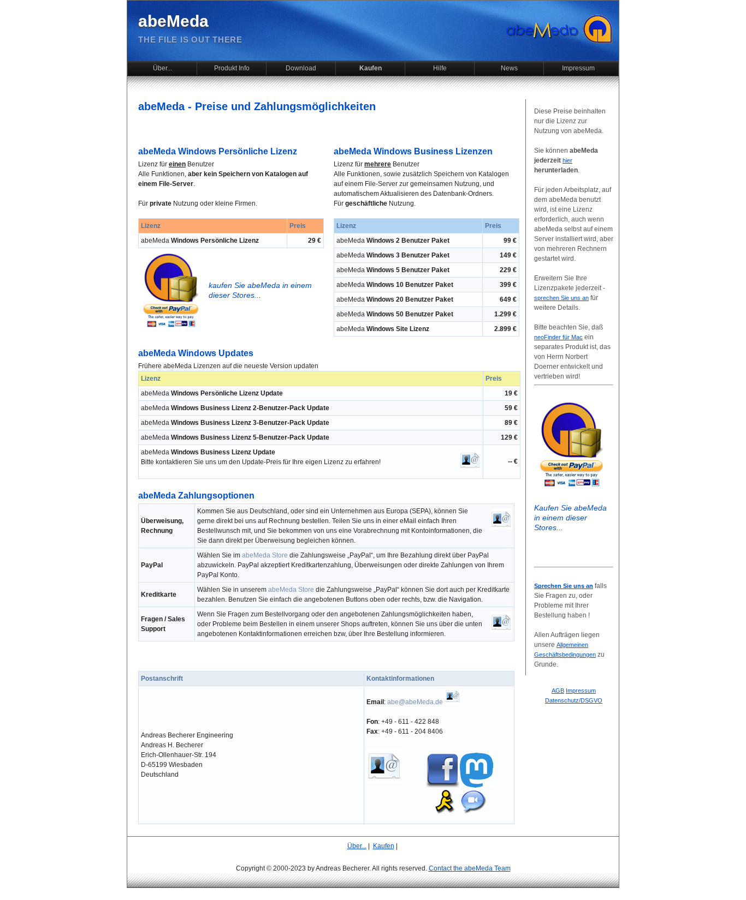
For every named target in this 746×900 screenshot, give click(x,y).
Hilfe (440, 68)
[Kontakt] (452, 702)
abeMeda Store (265, 555)
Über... (162, 68)
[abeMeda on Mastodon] (476, 785)
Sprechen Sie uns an (563, 586)
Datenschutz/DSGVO (573, 700)
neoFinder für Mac (558, 337)
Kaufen (370, 68)
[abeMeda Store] (170, 328)
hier (567, 160)
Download (301, 68)
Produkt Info (232, 68)
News (509, 68)
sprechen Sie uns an (561, 298)
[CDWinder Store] (571, 487)
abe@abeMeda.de (415, 702)
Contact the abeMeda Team (470, 868)
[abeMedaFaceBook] (442, 785)
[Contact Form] (470, 468)
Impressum (578, 68)
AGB (558, 690)
